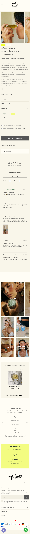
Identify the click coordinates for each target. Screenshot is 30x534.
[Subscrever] (26, 497)
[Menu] (2, 4)
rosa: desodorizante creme (14, 386)
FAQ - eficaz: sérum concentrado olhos (11, 104)
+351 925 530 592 (15, 463)
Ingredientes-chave (6, 99)
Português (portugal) (6, 521)
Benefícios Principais (6, 94)
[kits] (7, 347)
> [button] (19, 266)
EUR (18, 521)
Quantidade (4, 117)
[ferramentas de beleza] (22, 347)
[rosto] (12, 299)
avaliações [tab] (5, 180)
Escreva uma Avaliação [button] (15, 172)
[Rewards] (3, 530)
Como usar (4, 108)
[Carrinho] (27, 4)
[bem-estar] (22, 327)
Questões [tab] (16, 180)
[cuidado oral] (7, 327)
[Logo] (15, 4)
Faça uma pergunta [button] (15, 176)
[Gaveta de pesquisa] (24, 4)
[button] (21, 369)
